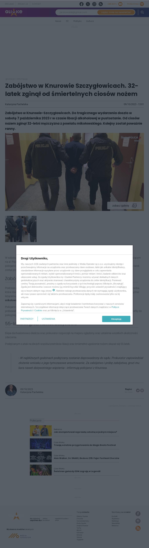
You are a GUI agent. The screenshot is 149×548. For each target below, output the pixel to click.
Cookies (38, 310)
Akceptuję (116, 319)
